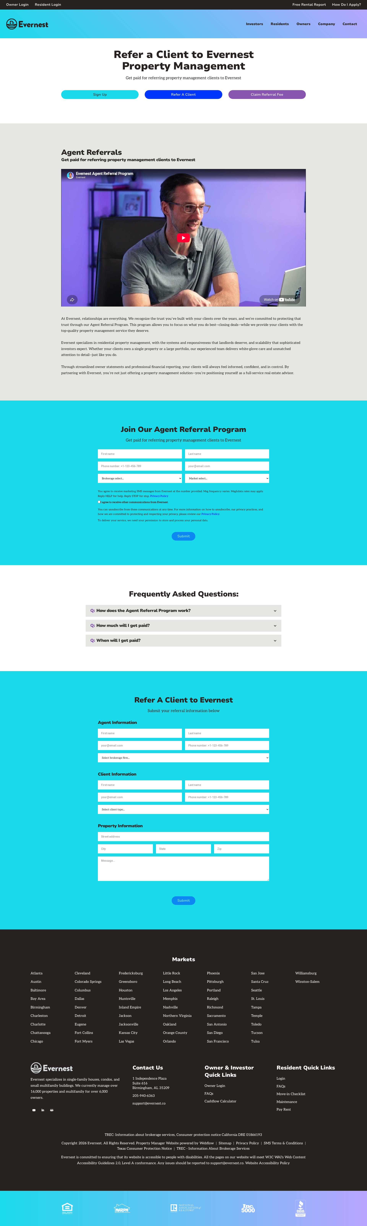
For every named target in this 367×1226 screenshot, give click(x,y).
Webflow (207, 1143)
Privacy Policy (159, 496)
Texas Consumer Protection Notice (144, 1149)
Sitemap (225, 1143)
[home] (27, 24)
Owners (303, 24)
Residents (280, 24)
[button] (254, 24)
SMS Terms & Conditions (283, 1143)
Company (326, 24)
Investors (254, 24)
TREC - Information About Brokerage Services (213, 1149)
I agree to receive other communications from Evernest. (134, 502)
